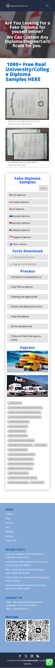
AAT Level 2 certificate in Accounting (21, 440)
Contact (9, 513)
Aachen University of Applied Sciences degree (25, 412)
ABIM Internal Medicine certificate (20, 468)
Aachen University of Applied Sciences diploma (25, 417)
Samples (10, 531)
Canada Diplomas (21, 202)
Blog (8, 518)
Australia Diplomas (21, 216)
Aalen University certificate (18, 426)
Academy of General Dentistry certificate (23, 477)
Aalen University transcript (18, 435)
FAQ (8, 527)
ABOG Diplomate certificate (18, 473)
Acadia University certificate (18, 482)
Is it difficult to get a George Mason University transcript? (23, 163)
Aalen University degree (17, 431)
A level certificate (37, 482)
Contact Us (11, 540)
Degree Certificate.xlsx (24, 264)
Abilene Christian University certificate (22, 454)
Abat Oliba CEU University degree (21, 445)
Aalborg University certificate (19, 421)
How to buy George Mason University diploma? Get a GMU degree (24, 122)
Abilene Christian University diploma (21, 463)
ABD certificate (41, 445)
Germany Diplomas (21, 223)
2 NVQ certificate (15, 403)
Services (10, 536)
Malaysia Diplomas (21, 230)
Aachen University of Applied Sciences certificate (25, 407)
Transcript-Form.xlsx (23, 257)
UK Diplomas (19, 209)
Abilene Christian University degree (21, 459)
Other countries (20, 244)
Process (10, 522)
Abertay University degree (18, 449)
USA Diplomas (19, 195)
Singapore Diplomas (22, 237)
